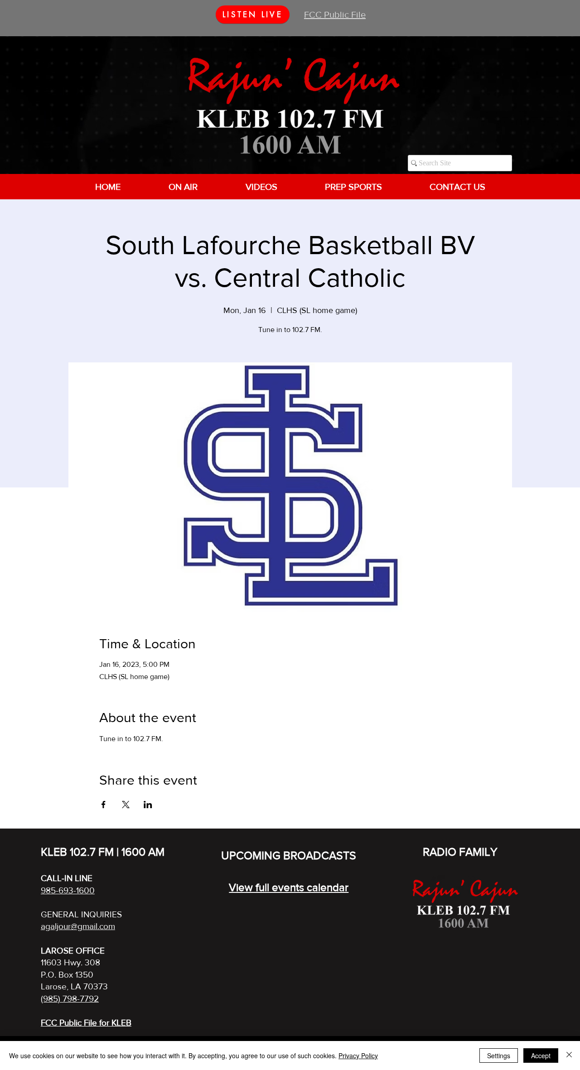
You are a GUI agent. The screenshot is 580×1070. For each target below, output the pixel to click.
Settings (498, 1055)
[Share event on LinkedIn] (148, 804)
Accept (541, 1055)
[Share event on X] (125, 804)
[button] (182, 186)
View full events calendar (288, 887)
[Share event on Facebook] (103, 804)
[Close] (569, 1055)
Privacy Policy (358, 1055)
